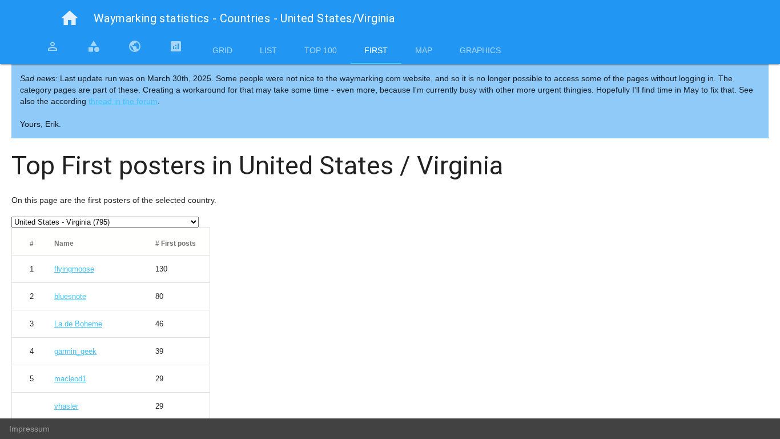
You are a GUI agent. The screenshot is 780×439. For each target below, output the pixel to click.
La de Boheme (78, 324)
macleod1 (70, 378)
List (268, 50)
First (376, 50)
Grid (222, 50)
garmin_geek (75, 351)
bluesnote (70, 296)
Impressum (29, 428)
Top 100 (320, 50)
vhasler (66, 406)
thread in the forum (123, 101)
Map (423, 50)
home (69, 18)
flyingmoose (74, 269)
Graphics (480, 50)
